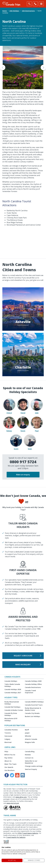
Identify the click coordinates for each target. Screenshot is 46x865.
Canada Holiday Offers (33, 684)
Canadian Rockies (11, 730)
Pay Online (8, 758)
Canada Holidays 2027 (12, 693)
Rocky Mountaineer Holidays (11, 703)
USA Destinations (28, 11)
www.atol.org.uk (13, 803)
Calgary (7, 739)
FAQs (6, 751)
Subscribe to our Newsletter (31, 762)
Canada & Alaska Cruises (13, 710)
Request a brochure (23, 655)
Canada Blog (29, 751)
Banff (27, 730)
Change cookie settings (33, 766)
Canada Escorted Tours (33, 705)
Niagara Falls (30, 742)
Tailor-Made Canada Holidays (12, 685)
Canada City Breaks (32, 713)
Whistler (28, 736)
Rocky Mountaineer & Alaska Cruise (33, 709)
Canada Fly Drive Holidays (10, 714)
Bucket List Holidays (32, 716)
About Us (7, 761)
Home (4, 11)
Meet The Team (10, 764)
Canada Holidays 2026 (12, 689)
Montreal (7, 742)
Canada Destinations (33, 687)
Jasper (27, 733)
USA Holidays (14, 11)
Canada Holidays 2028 (33, 681)
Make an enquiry (23, 474)
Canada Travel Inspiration (30, 691)
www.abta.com (21, 797)
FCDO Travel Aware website (28, 833)
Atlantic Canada (31, 739)
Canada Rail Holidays (12, 707)
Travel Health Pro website (15, 837)
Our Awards (8, 767)
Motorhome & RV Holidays (10, 719)
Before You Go (9, 755)
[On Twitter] (12, 775)
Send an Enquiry (31, 769)
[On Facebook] (6, 775)
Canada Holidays (10, 681)
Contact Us (29, 758)
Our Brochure (9, 770)
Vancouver (8, 736)
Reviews (28, 755)
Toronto (7, 733)
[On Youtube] (17, 775)
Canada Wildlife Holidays (34, 702)
